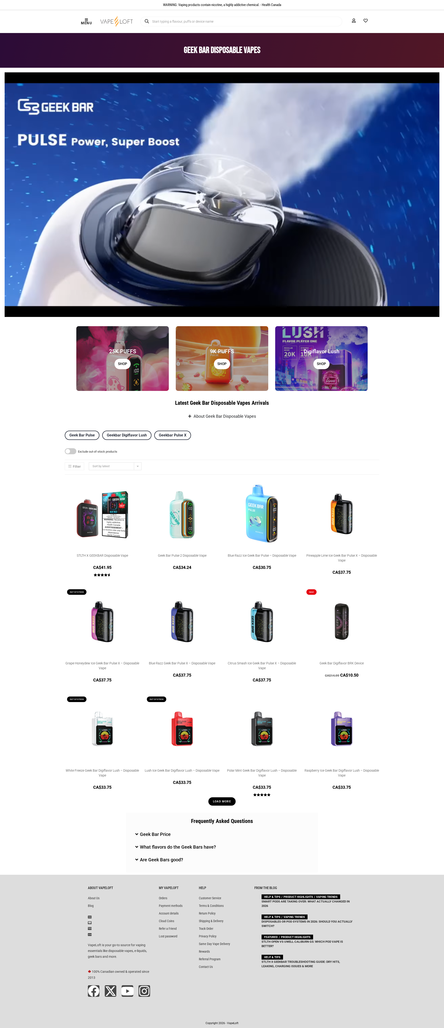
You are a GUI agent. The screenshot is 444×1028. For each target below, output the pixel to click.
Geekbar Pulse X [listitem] (172, 435)
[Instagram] (144, 991)
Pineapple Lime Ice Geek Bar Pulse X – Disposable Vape (341, 558)
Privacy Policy (207, 936)
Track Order (206, 928)
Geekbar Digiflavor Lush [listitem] (127, 435)
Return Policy (207, 913)
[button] (222, 834)
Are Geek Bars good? (161, 859)
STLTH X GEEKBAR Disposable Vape (102, 555)
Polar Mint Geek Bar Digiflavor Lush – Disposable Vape (262, 773)
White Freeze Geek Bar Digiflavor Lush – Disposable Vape (102, 773)
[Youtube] (127, 991)
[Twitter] (110, 991)
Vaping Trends (326, 897)
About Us (93, 898)
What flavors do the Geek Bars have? (178, 847)
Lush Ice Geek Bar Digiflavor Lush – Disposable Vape (182, 770)
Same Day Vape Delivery (214, 944)
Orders (163, 898)
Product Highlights (298, 897)
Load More (222, 801)
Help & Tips (272, 897)
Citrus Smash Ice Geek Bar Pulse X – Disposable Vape (262, 665)
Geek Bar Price (155, 834)
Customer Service (210, 898)
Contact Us (206, 967)
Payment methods (170, 906)
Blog (91, 906)
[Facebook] (93, 991)
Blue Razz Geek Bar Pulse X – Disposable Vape (182, 663)
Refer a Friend (168, 928)
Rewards (204, 951)
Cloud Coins (166, 921)
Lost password (168, 936)
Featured (271, 937)
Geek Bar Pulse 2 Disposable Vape (182, 555)
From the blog (265, 888)
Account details (169, 913)
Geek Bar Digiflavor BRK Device (342, 663)
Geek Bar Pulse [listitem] (82, 435)
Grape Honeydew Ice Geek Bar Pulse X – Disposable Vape (102, 665)
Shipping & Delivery (211, 921)
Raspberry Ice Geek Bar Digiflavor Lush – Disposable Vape (342, 773)
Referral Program (210, 959)
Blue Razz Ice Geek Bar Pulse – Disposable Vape (262, 555)
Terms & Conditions (211, 906)
